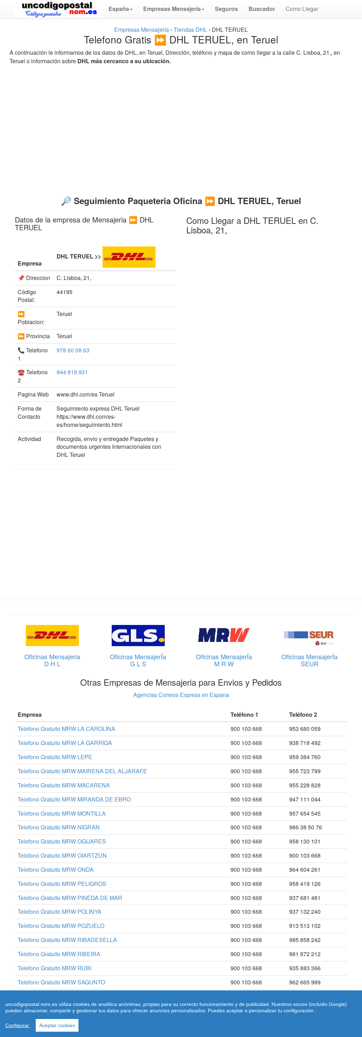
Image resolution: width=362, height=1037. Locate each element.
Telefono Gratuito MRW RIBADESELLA (67, 940)
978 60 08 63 (73, 350)
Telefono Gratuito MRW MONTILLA (62, 813)
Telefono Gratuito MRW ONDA (56, 869)
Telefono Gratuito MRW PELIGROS (62, 884)
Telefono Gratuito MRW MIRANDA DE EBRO (74, 799)
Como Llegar (302, 9)
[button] (120, 9)
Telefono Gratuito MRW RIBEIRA (59, 954)
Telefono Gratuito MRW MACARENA (64, 785)
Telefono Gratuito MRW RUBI (54, 968)
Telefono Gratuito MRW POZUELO (61, 926)
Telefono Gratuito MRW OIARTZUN (62, 855)
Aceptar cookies (57, 1025)
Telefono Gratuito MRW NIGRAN (59, 827)
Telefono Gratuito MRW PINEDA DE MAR (70, 898)
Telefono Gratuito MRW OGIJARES (62, 841)
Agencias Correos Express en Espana (181, 695)
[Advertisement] (181, 127)
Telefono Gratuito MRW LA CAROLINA (66, 729)
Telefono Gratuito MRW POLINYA (59, 911)
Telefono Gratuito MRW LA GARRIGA (65, 743)
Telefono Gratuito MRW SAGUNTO (61, 982)
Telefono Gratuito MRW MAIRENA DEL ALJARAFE (82, 771)
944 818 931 (72, 372)
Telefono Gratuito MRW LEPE (55, 757)
